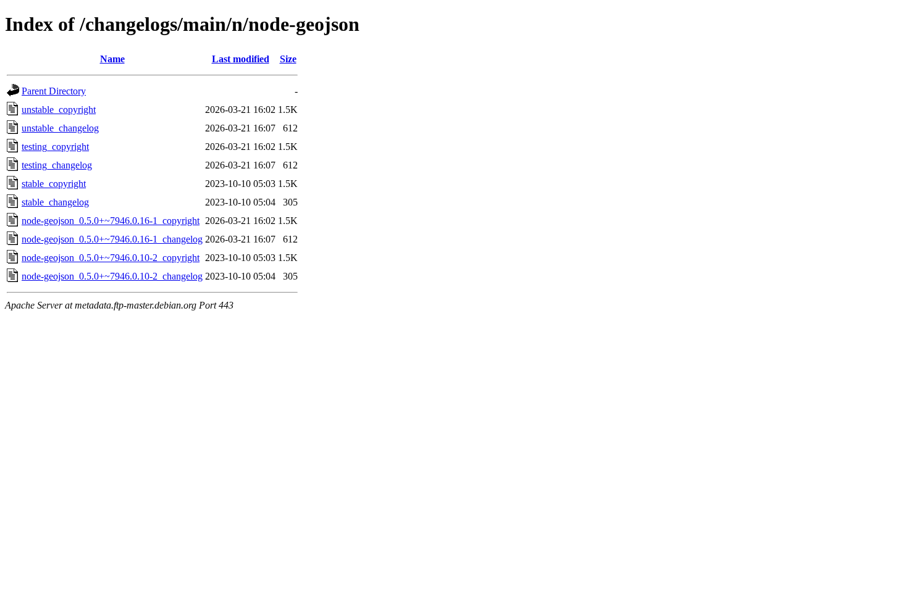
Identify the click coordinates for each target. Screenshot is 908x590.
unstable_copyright (59, 109)
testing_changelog (57, 165)
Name (112, 59)
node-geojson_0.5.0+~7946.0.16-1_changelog (112, 239)
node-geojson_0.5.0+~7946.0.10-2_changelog (112, 276)
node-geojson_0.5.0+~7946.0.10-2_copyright (111, 257)
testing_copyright (55, 146)
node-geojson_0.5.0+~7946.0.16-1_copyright (111, 220)
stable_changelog (55, 202)
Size (288, 59)
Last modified (240, 59)
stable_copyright (54, 183)
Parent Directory (54, 91)
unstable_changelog (60, 128)
